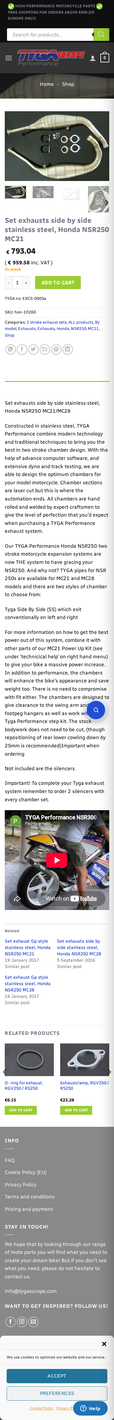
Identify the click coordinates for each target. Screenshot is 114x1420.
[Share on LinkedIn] (67, 349)
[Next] (99, 146)
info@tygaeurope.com (31, 1291)
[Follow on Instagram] (22, 1322)
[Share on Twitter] (33, 349)
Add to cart (58, 283)
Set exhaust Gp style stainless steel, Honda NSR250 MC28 (28, 984)
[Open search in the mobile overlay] (58, 34)
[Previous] (15, 146)
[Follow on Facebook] (10, 1322)
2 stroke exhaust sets (46, 322)
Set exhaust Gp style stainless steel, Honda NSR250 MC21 (28, 948)
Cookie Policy (42, 1408)
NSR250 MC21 (85, 328)
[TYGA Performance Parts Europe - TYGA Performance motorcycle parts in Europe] (51, 58)
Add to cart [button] (21, 1110)
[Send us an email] (33, 1322)
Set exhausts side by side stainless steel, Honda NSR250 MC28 (79, 948)
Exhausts (26, 328)
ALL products (80, 322)
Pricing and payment (29, 1209)
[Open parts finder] (96, 710)
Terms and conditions (30, 1197)
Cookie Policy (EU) (26, 1172)
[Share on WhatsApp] (10, 349)
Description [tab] (19, 387)
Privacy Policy (69, 1408)
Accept (57, 1376)
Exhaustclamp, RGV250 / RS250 (84, 1085)
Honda (63, 328)
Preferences (57, 1393)
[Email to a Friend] (45, 349)
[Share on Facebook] (22, 349)
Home (47, 84)
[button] (104, 1344)
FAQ (10, 1160)
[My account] (93, 58)
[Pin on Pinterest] (56, 349)
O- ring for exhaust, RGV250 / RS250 (24, 1085)
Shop (68, 84)
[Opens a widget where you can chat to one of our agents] (90, 1409)
